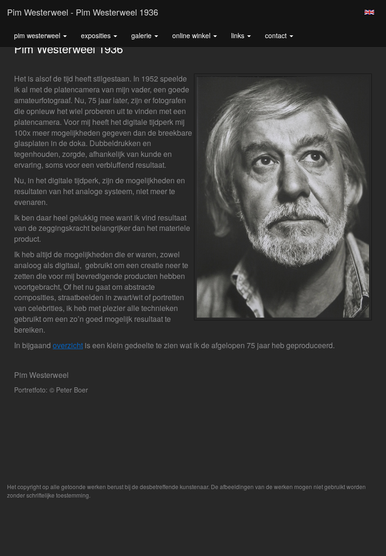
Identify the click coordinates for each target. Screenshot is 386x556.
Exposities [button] (97, 35)
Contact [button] (277, 35)
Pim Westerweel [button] (38, 35)
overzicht (68, 345)
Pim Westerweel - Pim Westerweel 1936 (82, 12)
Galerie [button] (142, 35)
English (369, 12)
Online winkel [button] (192, 35)
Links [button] (238, 35)
